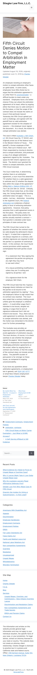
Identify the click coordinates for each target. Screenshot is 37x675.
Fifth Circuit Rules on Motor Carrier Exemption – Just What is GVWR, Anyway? (17, 433)
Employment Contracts (14, 422)
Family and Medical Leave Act (14, 539)
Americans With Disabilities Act (15, 510)
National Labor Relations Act (14, 542)
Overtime (6, 549)
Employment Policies (10, 526)
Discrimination (8, 517)
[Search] (31, 453)
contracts (17, 428)
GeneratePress (18, 672)
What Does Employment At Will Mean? (24, 393)
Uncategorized (8, 555)
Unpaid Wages (8, 558)
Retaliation (7, 552)
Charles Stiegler (14, 376)
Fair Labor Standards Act (12, 533)
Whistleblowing (8, 562)
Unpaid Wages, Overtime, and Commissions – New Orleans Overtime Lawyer (19, 599)
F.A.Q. (5, 587)
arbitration (9, 428)
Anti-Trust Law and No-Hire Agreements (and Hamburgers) (9, 407)
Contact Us (7, 616)
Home (5, 580)
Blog (4, 590)
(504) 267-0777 (23, 371)
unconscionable (23, 95)
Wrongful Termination (11, 565)
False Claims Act (9, 536)
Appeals (6, 513)
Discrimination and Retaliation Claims (18, 604)
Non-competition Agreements (14, 546)
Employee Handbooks (11, 520)
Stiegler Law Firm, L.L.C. (17, 3)
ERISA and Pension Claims (14, 613)
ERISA (5, 529)
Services (6, 593)
